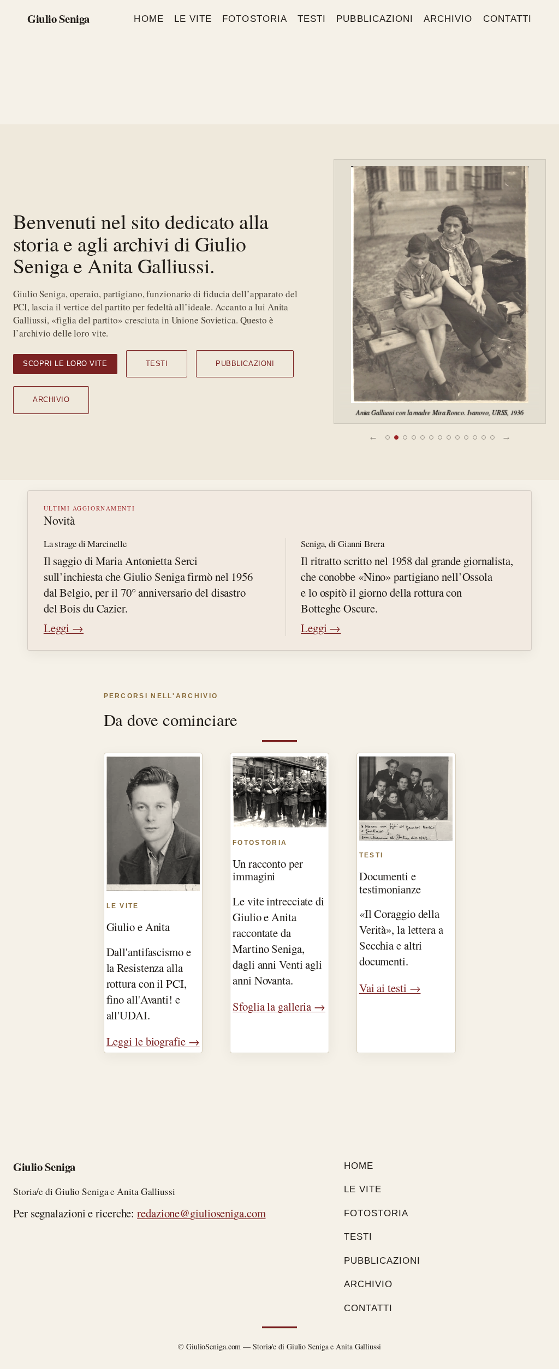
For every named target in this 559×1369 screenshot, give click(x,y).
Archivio (51, 399)
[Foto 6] (431, 437)
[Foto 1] (387, 437)
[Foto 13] (492, 437)
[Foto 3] (405, 437)
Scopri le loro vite (65, 363)
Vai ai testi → (390, 987)
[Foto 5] (422, 437)
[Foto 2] (396, 437)
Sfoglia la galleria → (279, 1006)
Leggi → (64, 627)
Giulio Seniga (58, 18)
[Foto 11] (475, 437)
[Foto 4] (414, 437)
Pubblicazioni (245, 363)
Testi (157, 363)
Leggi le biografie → (153, 1041)
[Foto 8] (449, 437)
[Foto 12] (483, 437)
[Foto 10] (466, 437)
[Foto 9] (457, 437)
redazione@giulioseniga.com (201, 1213)
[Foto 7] (440, 437)
